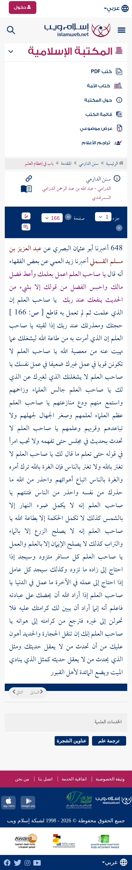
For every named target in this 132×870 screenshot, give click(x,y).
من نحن (22, 779)
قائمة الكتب (98, 114)
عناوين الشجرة (72, 740)
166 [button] (55, 218)
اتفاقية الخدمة (74, 779)
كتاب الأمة (98, 85)
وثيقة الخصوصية (110, 779)
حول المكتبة (98, 100)
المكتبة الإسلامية (71, 51)
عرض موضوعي (96, 128)
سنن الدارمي (89, 164)
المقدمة (66, 164)
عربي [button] (113, 8)
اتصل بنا (45, 779)
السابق (35, 692)
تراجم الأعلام (96, 142)
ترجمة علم (109, 740)
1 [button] (107, 217)
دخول (20, 7)
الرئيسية (112, 164)
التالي (19, 692)
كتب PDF (101, 71)
